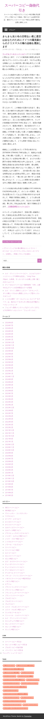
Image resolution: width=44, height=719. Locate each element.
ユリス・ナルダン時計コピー (15, 609)
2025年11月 (9, 345)
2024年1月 (9, 388)
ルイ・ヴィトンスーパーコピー (16, 618)
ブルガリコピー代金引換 (14, 647)
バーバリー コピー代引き (14, 650)
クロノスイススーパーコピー (11, 697)
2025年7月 (9, 356)
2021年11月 (9, 433)
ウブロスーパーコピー (27, 672)
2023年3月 (9, 402)
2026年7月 (9, 325)
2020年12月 (9, 444)
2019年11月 (9, 478)
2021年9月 (9, 439)
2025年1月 (9, 373)
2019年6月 (9, 492)
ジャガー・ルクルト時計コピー (16, 536)
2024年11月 (9, 376)
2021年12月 (9, 430)
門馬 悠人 (19, 49)
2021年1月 (9, 441)
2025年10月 (9, 348)
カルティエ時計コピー (13, 530)
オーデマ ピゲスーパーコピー (11, 683)
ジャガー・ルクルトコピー (30, 704)
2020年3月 (9, 470)
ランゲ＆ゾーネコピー (13, 612)
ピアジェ (8, 584)
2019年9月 (9, 484)
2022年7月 (9, 413)
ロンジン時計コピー (12, 629)
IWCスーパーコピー (12, 507)
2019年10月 (9, 481)
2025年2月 (9, 371)
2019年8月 (9, 487)
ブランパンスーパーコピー (14, 595)
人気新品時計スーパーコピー (19, 206)
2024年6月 (9, 382)
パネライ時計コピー (12, 581)
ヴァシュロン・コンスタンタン (16, 513)
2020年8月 (9, 456)
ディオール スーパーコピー (15, 573)
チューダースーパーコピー (14, 564)
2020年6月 (9, 461)
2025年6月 (9, 359)
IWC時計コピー (10, 510)
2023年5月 (9, 396)
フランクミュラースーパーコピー (17, 593)
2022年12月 (9, 407)
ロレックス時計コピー (32, 49)
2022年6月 (9, 416)
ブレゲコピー (10, 604)
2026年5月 (9, 331)
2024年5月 (9, 385)
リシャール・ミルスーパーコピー (17, 615)
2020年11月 (9, 447)
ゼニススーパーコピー (13, 556)
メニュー (12, 30)
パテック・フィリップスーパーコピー (18, 575)
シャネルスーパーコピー (14, 541)
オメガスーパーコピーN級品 (25, 676)
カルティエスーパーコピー (14, 527)
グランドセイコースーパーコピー (12, 704)
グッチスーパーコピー (27, 697)
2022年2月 (9, 427)
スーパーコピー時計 (12, 550)
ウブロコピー (10, 516)
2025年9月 (9, 351)
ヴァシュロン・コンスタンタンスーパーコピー (15, 708)
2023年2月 (9, 405)
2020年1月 (9, 473)
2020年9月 (9, 453)
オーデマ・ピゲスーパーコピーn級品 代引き (15, 686)
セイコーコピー (10, 553)
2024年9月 (9, 379)
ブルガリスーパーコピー (14, 601)
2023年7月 (9, 393)
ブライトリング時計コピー (14, 590)
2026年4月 (9, 334)
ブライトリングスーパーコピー (16, 587)
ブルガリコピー (10, 598)
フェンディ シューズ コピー (12, 653)
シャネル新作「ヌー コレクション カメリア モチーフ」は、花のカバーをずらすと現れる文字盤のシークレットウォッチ (21, 302)
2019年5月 (9, 495)
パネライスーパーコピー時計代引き (18, 578)
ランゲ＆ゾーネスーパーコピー (14, 54)
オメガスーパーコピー (13, 522)
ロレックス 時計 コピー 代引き (16, 644)
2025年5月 (9, 362)
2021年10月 (9, 436)
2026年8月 (9, 322)
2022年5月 (9, 419)
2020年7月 (9, 458)
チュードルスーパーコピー (14, 567)
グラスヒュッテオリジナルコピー (17, 533)
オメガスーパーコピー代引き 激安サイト (14, 679)
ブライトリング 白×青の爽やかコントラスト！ (20, 248)
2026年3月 (9, 337)
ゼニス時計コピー (11, 559)
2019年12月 (9, 475)
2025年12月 (9, 342)
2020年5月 (9, 464)
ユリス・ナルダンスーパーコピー (17, 607)
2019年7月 (9, 490)
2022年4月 (9, 422)
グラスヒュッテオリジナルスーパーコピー (14, 701)
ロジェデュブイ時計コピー (14, 621)
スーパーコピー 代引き (13, 642)
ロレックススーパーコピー (14, 624)
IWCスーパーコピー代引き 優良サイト (13, 669)
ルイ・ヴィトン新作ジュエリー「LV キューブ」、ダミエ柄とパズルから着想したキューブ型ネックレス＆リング (22, 293)
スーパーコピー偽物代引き (22, 7)
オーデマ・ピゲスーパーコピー (29, 683)
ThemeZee (27, 716)
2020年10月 (9, 450)
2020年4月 (9, 467)
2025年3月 (9, 368)
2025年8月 (9, 354)
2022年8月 (9, 410)
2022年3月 (9, 424)
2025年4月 (9, 365)
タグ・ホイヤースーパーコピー (16, 561)
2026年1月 (9, 339)
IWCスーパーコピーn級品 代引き (25, 665)
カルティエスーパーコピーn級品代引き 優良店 (15, 693)
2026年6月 (9, 328)
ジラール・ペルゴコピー (14, 544)
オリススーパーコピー (13, 525)
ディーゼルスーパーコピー (14, 570)
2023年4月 (9, 399)
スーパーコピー (10, 547)
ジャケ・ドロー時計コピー (14, 539)
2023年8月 (9, 390)
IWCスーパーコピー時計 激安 (11, 672)
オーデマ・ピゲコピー (13, 519)
